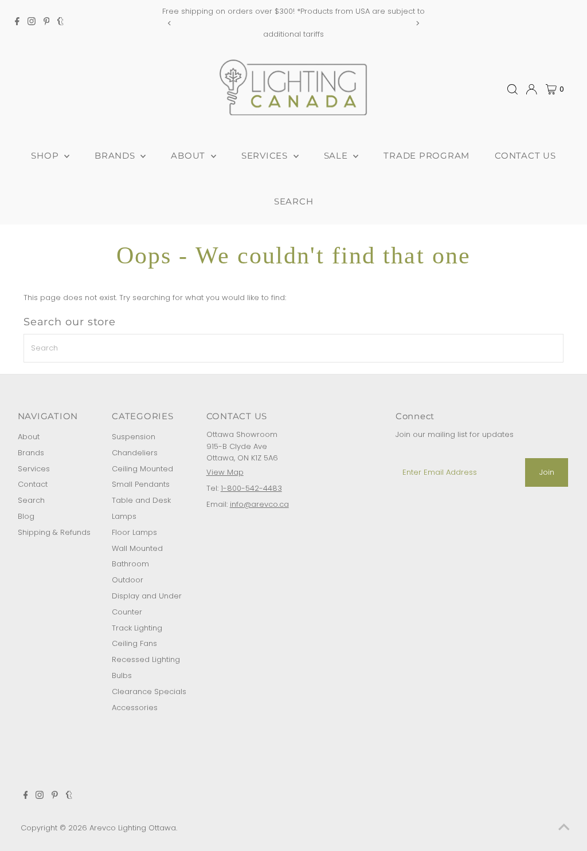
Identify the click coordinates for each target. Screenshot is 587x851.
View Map (225, 472)
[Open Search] (512, 89)
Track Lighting (137, 628)
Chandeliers (135, 452)
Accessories (135, 707)
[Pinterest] (47, 23)
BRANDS (116, 155)
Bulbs (122, 675)
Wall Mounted (137, 548)
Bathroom (130, 563)
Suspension (133, 436)
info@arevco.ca (259, 504)
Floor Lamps (134, 532)
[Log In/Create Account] (531, 89)
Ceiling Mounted (142, 468)
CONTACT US (525, 155)
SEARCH (294, 201)
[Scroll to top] (564, 828)
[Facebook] (17, 23)
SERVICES (266, 155)
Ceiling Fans (134, 643)
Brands (31, 452)
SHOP (46, 155)
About (29, 436)
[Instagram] (31, 23)
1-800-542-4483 (251, 488)
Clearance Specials (149, 691)
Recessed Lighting (146, 659)
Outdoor (127, 579)
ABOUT (189, 155)
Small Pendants (141, 484)
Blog (26, 516)
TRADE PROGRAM (426, 155)
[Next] (417, 23)
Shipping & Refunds (54, 532)
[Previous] (170, 23)
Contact (33, 484)
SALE (337, 155)
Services (34, 468)
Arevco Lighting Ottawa (132, 827)
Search (31, 500)
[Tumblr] (60, 23)
